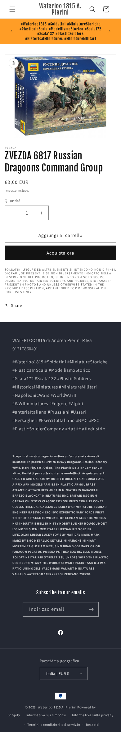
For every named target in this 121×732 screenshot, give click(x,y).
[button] (12, 9)
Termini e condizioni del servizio (53, 724)
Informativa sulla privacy (93, 715)
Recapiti (93, 724)
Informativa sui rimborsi (46, 715)
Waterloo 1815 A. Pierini (57, 707)
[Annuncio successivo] (109, 31)
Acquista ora (60, 253)
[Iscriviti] (91, 609)
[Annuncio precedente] (11, 31)
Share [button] (16, 305)
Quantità (12, 200)
